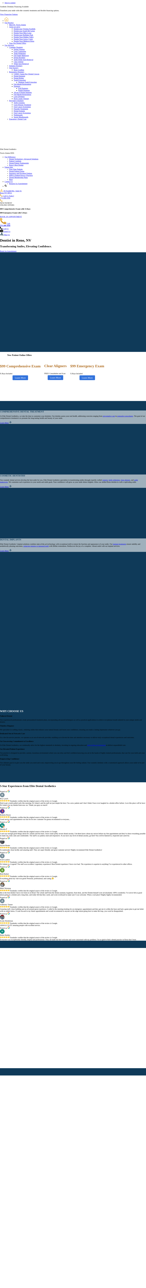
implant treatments (119, 544)
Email (4, 1092)
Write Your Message (10, 1101)
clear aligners (125, 480)
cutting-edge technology (45, 322)
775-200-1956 (8, 1134)
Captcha (5, 1104)
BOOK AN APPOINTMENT (11, 217)
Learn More (20, 377)
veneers (105, 480)
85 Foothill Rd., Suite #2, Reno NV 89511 (11, 1140)
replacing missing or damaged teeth (36, 546)
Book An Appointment (8, 251)
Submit (5, 1106)
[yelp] (6, 1156)
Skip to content (10, 3)
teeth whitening (114, 480)
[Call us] (1, 201)
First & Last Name (9, 1087)
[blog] (6, 1165)
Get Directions (8, 1146)
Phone (5, 1089)
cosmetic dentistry (25, 322)
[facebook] (6, 1152)
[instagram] (6, 1160)
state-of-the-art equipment (96, 745)
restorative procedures (125, 416)
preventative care (109, 416)
